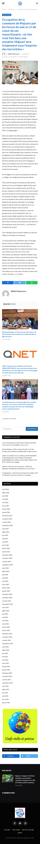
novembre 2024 (7, 558)
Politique (16, 830)
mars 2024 (5, 584)
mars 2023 (5, 624)
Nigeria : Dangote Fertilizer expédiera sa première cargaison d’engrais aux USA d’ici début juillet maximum (25, 779)
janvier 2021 (6, 702)
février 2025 (6, 548)
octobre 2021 (6, 679)
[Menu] (3, 3)
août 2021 (5, 686)
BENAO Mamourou (14, 54)
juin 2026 (5, 496)
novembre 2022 (7, 637)
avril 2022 (5, 660)
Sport (20, 833)
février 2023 (6, 627)
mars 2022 (5, 663)
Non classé (6, 15)
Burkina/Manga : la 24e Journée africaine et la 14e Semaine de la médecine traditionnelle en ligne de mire (19, 334)
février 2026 (6, 509)
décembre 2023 (7, 594)
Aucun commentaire (10, 57)
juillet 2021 (5, 689)
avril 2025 (5, 542)
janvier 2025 (6, 552)
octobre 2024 (6, 561)
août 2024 (5, 568)
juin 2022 (5, 653)
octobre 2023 (6, 601)
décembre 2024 (7, 555)
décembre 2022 (7, 634)
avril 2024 (5, 581)
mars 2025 (5, 545)
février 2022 (6, 666)
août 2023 (5, 607)
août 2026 (5, 489)
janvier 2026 (6, 512)
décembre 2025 (7, 515)
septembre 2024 (7, 565)
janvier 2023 (6, 630)
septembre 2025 (7, 525)
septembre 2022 (7, 643)
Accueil (7, 830)
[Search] (37, 3)
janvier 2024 (6, 591)
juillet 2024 (5, 571)
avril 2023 (5, 620)
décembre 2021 (7, 673)
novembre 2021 (7, 676)
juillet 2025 (5, 532)
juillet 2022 (5, 650)
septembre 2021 (7, 683)
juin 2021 (5, 693)
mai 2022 (5, 657)
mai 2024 (5, 578)
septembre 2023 (7, 604)
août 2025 (5, 529)
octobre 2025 (6, 522)
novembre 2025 (7, 519)
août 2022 (5, 647)
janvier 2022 (6, 670)
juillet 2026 (5, 492)
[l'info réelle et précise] (20, 3)
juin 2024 (5, 574)
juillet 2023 (5, 611)
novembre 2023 (7, 597)
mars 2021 (5, 699)
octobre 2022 (6, 640)
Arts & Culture (28, 830)
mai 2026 (5, 499)
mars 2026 (5, 506)
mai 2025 (5, 538)
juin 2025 (5, 535)
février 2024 (6, 588)
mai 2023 (5, 617)
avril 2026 (5, 502)
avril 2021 (5, 696)
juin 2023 (5, 614)
